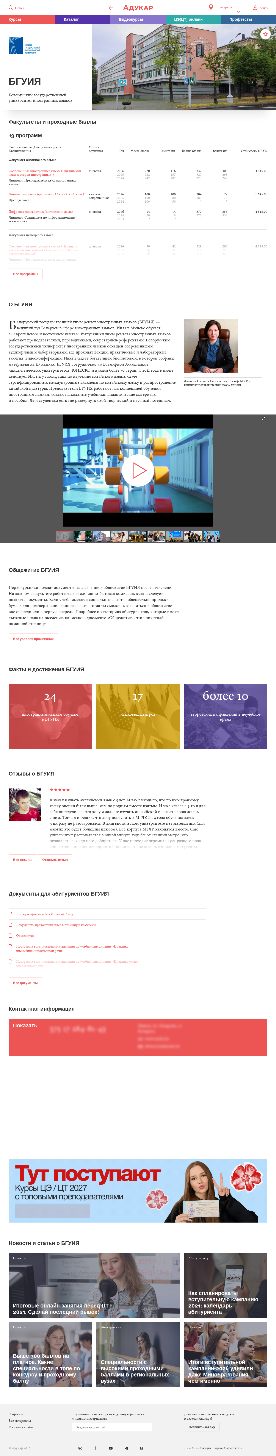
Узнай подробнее (138, 763)
